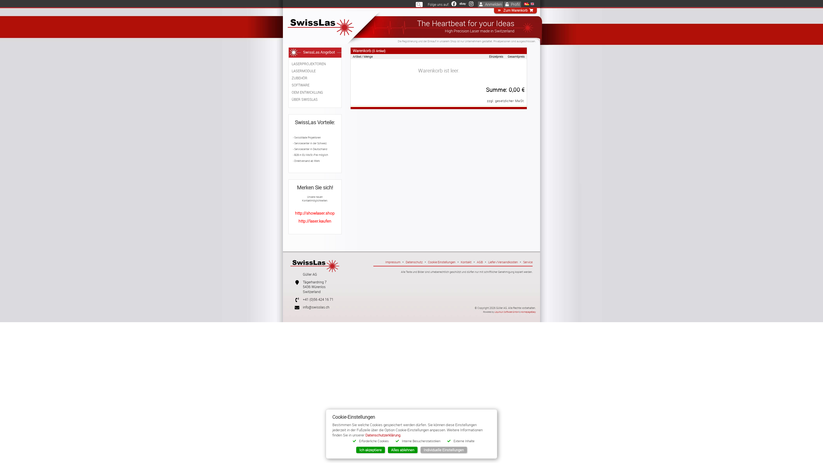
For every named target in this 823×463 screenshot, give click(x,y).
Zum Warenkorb (515, 10)
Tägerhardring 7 (315, 282)
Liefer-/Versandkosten (503, 262)
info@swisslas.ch (316, 307)
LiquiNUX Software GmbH (507, 311)
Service (528, 262)
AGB (480, 262)
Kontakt (466, 262)
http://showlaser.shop (315, 213)
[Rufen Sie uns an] (295, 299)
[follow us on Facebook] (454, 4)
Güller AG (310, 274)
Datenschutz (414, 262)
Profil (515, 4)
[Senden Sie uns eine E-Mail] (295, 307)
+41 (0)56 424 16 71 (318, 299)
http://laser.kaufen (315, 221)
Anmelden (493, 4)
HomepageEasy (528, 311)
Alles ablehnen (402, 449)
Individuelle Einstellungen (444, 449)
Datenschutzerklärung (382, 435)
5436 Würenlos (314, 287)
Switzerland (312, 292)
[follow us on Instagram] (471, 4)
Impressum (392, 262)
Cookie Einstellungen (441, 262)
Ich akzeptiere (370, 449)
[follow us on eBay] (462, 4)
